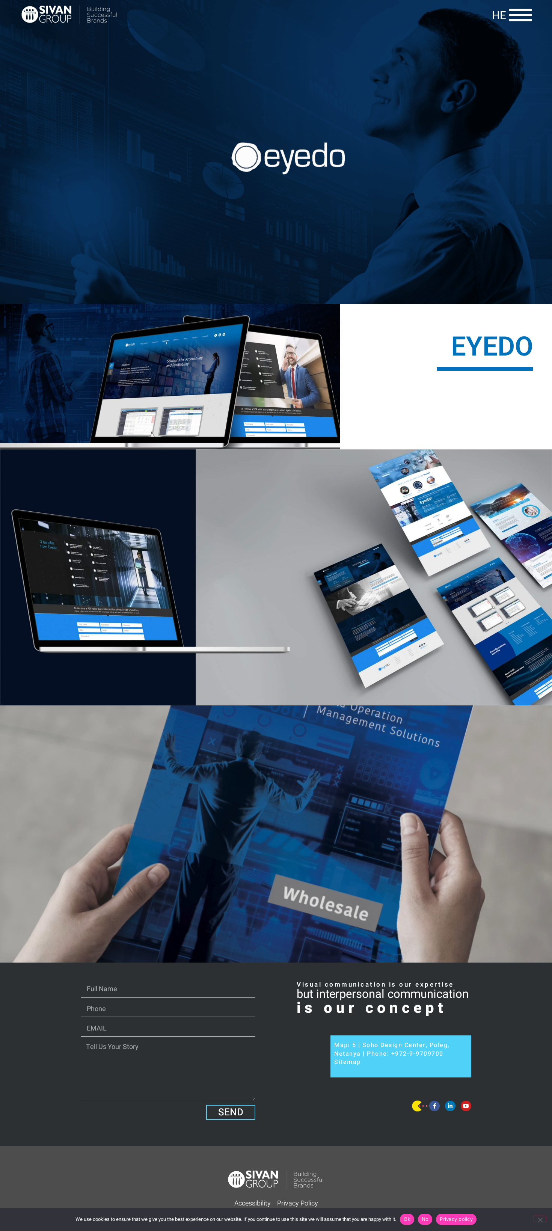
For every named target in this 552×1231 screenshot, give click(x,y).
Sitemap (347, 1062)
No (425, 1219)
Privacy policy (456, 1219)
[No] (540, 1219)
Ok (407, 1219)
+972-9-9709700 (417, 1053)
